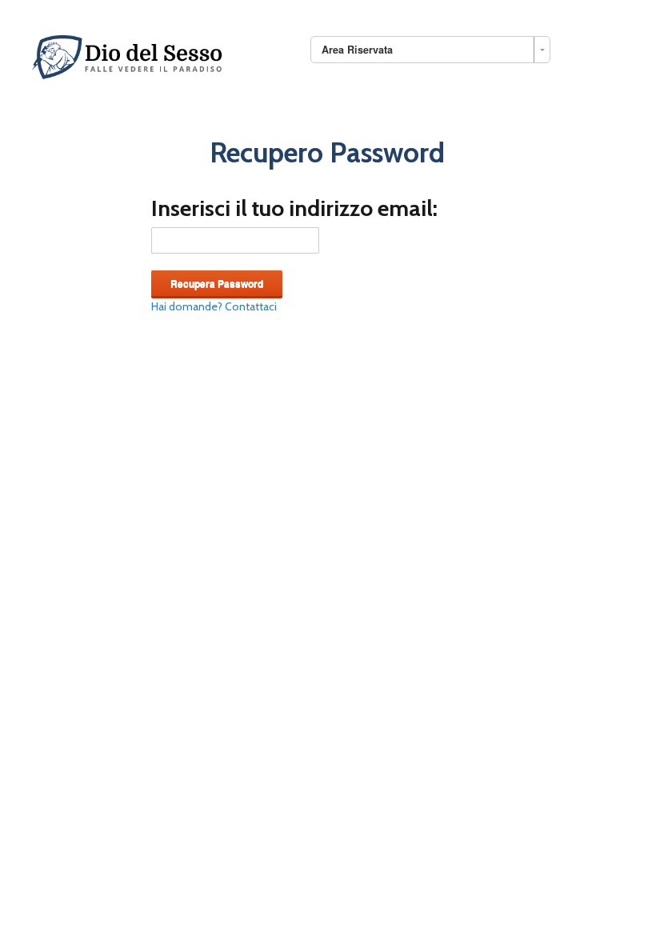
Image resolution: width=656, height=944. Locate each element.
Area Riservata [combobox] (357, 49)
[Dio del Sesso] (129, 54)
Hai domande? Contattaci (214, 306)
